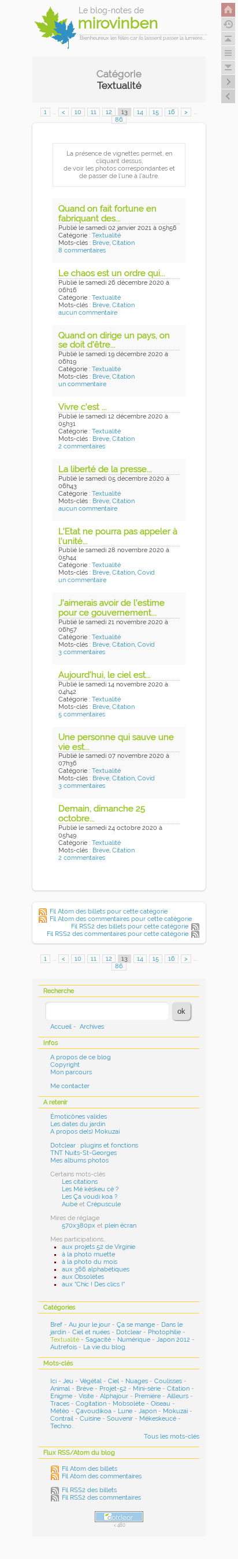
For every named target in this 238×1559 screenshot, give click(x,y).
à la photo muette (88, 1254)
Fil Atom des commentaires (102, 1476)
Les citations (80, 1182)
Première (148, 1396)
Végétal (91, 1381)
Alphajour (114, 1396)
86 (119, 119)
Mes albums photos (79, 1160)
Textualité (106, 235)
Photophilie (164, 1332)
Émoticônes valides (78, 1116)
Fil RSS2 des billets (89, 1490)
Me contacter (70, 1086)
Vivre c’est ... (82, 407)
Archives (92, 1026)
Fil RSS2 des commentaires (101, 1497)
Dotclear (129, 1332)
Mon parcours (71, 1072)
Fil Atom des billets (89, 1469)
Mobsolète (128, 1403)
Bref (56, 1324)
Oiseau (160, 1403)
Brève (100, 243)
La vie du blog (104, 1347)
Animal (60, 1388)
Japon (148, 1411)
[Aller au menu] (228, 53)
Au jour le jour (89, 1324)
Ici (53, 1381)
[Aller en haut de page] (228, 39)
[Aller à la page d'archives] (228, 24)
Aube (69, 1204)
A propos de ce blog (80, 1057)
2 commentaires (81, 446)
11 (93, 112)
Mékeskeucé (157, 1418)
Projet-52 (113, 1388)
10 (78, 112)
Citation (123, 243)
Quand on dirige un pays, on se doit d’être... (114, 340)
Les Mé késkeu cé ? (90, 1189)
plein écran (120, 1225)
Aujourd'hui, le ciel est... (104, 675)
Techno (61, 1426)
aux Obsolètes (83, 1277)
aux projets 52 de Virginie (98, 1247)
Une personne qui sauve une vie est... (116, 742)
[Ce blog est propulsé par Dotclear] (119, 1516)
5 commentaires (81, 714)
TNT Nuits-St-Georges (83, 1153)
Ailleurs (177, 1396)
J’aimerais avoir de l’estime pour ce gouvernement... (111, 608)
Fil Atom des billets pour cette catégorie (109, 911)
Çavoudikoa (93, 1411)
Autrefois (63, 1347)
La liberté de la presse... (105, 469)
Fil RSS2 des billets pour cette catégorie (129, 926)
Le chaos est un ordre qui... (111, 273)
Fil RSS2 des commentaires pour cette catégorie (117, 934)
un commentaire (82, 384)
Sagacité (98, 1339)
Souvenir (120, 1418)
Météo (59, 1411)
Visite (86, 1396)
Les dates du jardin (77, 1124)
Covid (146, 572)
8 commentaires (82, 250)
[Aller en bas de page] (228, 67)
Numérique (133, 1339)
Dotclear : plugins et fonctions (94, 1145)
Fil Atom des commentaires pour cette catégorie (121, 919)
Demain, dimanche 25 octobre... (101, 813)
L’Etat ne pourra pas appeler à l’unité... (117, 536)
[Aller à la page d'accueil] (228, 10)
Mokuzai (175, 1411)
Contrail (61, 1418)
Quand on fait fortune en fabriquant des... (107, 213)
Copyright (65, 1065)
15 (156, 112)
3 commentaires (81, 652)
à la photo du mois (89, 1262)
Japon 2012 (173, 1339)
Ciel (113, 1381)
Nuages (136, 1381)
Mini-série (147, 1388)
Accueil (61, 1026)
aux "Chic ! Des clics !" (93, 1284)
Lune (125, 1411)
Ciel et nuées (91, 1332)
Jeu (68, 1381)
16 (171, 112)
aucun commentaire (87, 312)
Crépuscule (104, 1204)
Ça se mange (136, 1324)
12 (109, 112)
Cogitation (91, 1403)
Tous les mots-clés (171, 1436)
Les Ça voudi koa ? (89, 1197)
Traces (59, 1403)
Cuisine (90, 1418)
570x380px (78, 1225)
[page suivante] (228, 82)
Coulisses (168, 1381)
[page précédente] (228, 96)
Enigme (61, 1396)
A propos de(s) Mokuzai (85, 1131)
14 (140, 112)
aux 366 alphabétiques (95, 1269)
